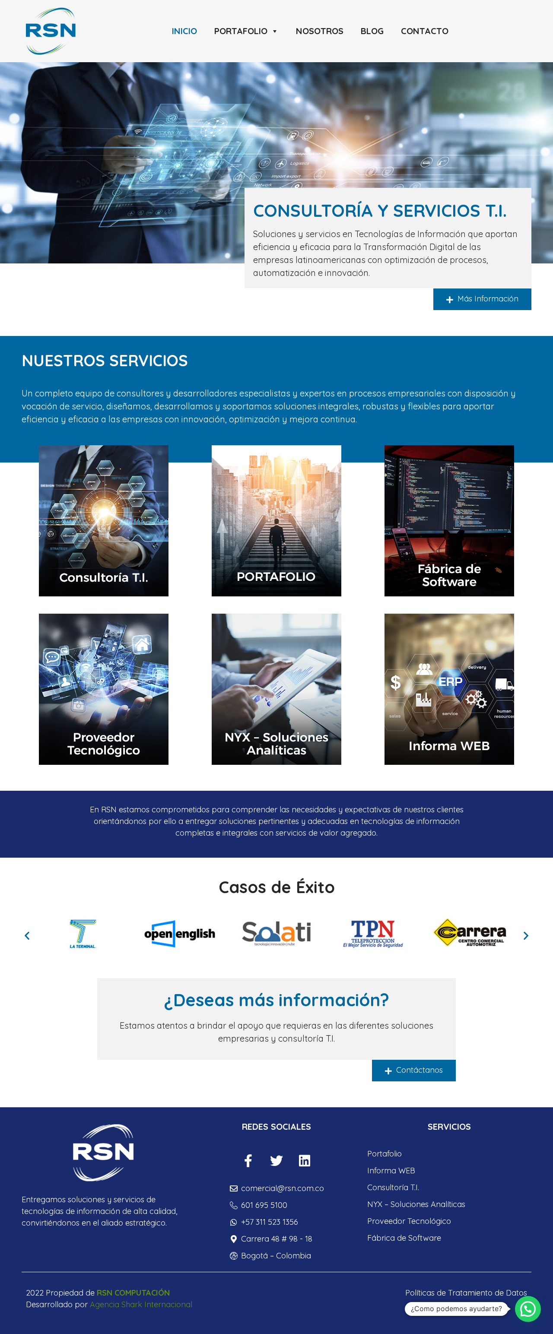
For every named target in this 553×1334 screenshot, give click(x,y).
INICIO (184, 30)
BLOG (372, 30)
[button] (27, 935)
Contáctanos (418, 1070)
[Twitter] (276, 1161)
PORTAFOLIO (240, 30)
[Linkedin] (305, 1161)
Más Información (486, 299)
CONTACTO (424, 30)
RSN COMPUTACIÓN (133, 1293)
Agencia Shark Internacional (141, 1304)
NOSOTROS (319, 30)
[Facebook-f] (248, 1161)
